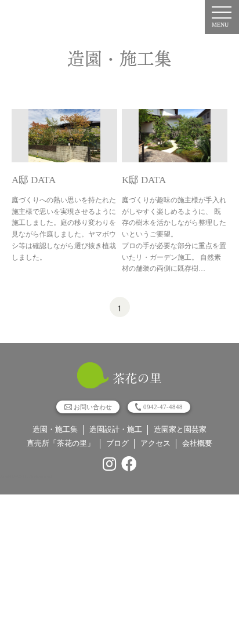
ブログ (117, 443)
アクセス (155, 443)
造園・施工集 (55, 429)
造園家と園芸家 (180, 429)
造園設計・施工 (115, 429)
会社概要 (197, 443)
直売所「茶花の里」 (61, 443)
